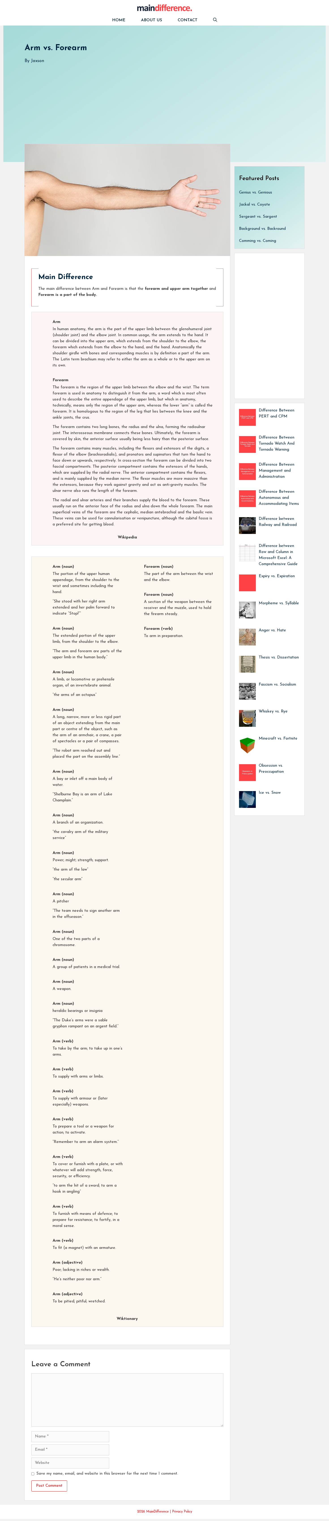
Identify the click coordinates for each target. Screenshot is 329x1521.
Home (118, 20)
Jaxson (37, 61)
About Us (151, 20)
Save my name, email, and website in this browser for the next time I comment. (107, 1474)
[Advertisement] (159, 99)
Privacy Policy (182, 1511)
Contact (187, 20)
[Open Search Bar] (215, 20)
